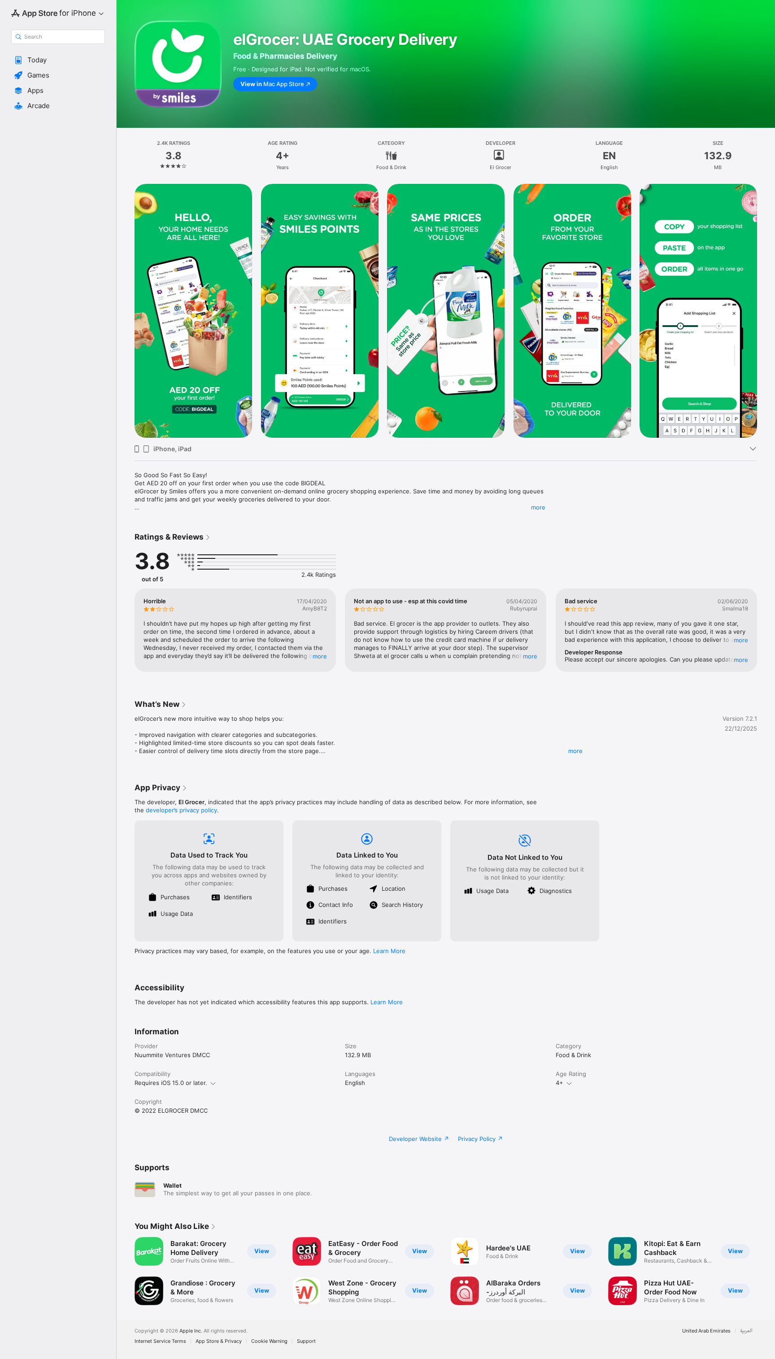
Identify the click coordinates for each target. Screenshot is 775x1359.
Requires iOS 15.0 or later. (171, 1082)
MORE (320, 656)
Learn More (389, 950)
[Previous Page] (125, 630)
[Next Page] (766, 630)
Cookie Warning (269, 1341)
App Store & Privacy (219, 1341)
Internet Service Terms (160, 1341)
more (538, 507)
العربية (746, 1331)
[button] (58, 60)
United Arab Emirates (706, 1331)
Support (306, 1341)
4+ (559, 1082)
